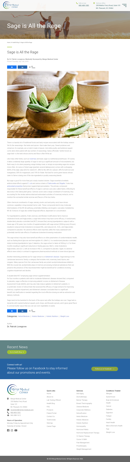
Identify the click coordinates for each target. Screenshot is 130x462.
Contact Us (51, 416)
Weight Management (83, 449)
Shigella (62, 183)
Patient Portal (51, 413)
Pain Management (82, 443)
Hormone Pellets (82, 429)
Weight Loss (110, 432)
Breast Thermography (84, 403)
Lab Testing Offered (54, 400)
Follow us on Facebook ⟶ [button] (104, 369)
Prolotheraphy (81, 446)
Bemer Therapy (81, 400)
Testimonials (51, 420)
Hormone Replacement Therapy (87, 433)
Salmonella (52, 183)
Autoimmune (110, 397)
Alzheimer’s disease (52, 257)
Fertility (108, 419)
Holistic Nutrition (82, 423)
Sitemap (50, 423)
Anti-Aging (80, 394)
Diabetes (109, 409)
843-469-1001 (84, 5)
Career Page (51, 426)
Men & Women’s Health (114, 426)
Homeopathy (81, 426)
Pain (107, 429)
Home (8, 42)
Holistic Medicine (82, 420)
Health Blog (15, 42)
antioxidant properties (15, 186)
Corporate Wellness (83, 410)
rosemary (33, 159)
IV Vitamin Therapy (83, 436)
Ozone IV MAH (81, 439)
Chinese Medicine (82, 407)
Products (50, 410)
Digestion (109, 413)
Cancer (108, 406)
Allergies (109, 394)
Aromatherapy (81, 397)
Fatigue (108, 416)
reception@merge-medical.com (22, 410)
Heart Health (110, 422)
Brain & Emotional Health (112, 401)
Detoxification (81, 413)
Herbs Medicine (81, 416)
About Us (50, 397)
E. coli (30, 183)
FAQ (48, 407)
